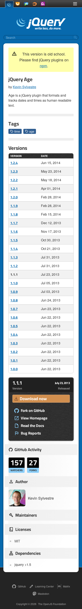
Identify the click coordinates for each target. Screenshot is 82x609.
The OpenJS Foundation (52, 604)
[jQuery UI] (17, 3)
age (31, 131)
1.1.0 (14, 283)
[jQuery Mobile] (26, 3)
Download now (33, 398)
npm (43, 65)
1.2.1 (14, 188)
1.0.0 (14, 369)
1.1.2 (14, 266)
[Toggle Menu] (75, 3)
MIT (17, 541)
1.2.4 (14, 163)
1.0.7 (14, 309)
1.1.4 (14, 249)
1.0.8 (14, 300)
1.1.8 (14, 214)
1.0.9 (14, 291)
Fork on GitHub (33, 411)
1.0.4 (14, 334)
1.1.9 (14, 206)
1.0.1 (14, 360)
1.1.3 (14, 257)
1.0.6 (14, 317)
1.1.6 (14, 231)
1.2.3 (14, 171)
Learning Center (44, 586)
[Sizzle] (34, 3)
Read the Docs (32, 426)
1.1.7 (14, 223)
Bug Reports (31, 433)
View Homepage (34, 418)
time (17, 131)
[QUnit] (43, 3)
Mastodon (43, 593)
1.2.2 (14, 180)
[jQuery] (9, 4)
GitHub (22, 586)
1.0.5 (14, 326)
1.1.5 (14, 240)
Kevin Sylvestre (24, 86)
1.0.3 (14, 343)
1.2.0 (14, 197)
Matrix (66, 586)
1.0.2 (14, 352)
